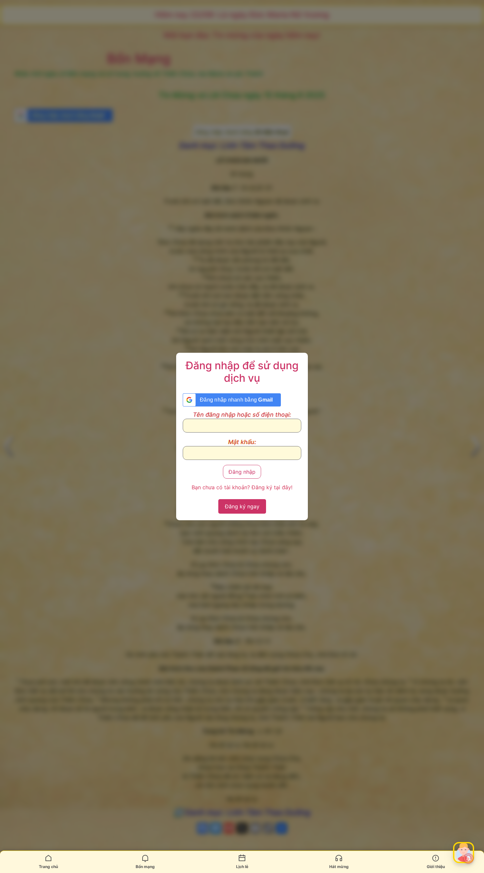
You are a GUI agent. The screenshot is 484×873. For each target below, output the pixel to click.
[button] (463, 852)
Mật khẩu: (242, 442)
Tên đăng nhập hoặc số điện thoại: (242, 415)
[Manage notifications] (468, 858)
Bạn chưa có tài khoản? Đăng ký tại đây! (242, 487)
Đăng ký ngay (242, 506)
